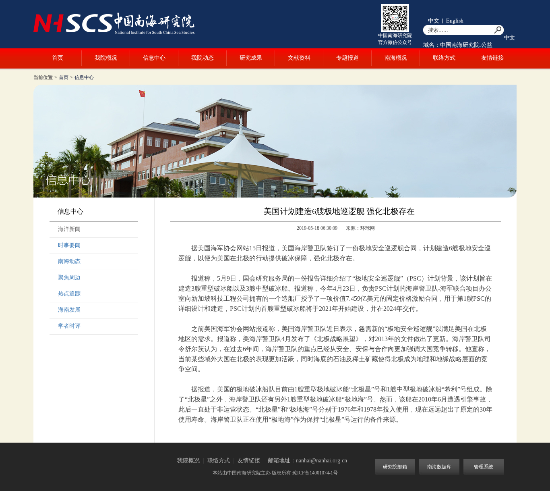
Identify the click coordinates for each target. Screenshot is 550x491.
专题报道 (347, 58)
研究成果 (251, 58)
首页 (57, 58)
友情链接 (492, 58)
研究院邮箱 (395, 467)
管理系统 (483, 467)
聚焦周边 (69, 278)
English (454, 20)
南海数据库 (439, 467)
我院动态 (202, 58)
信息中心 (154, 58)
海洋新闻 (69, 229)
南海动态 (69, 261)
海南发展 (69, 310)
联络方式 (444, 58)
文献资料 (299, 58)
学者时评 (69, 326)
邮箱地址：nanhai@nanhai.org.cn (307, 461)
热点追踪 (69, 294)
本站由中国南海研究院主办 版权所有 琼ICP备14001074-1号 (275, 473)
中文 (433, 20)
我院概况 (106, 58)
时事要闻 (69, 245)
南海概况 (396, 58)
